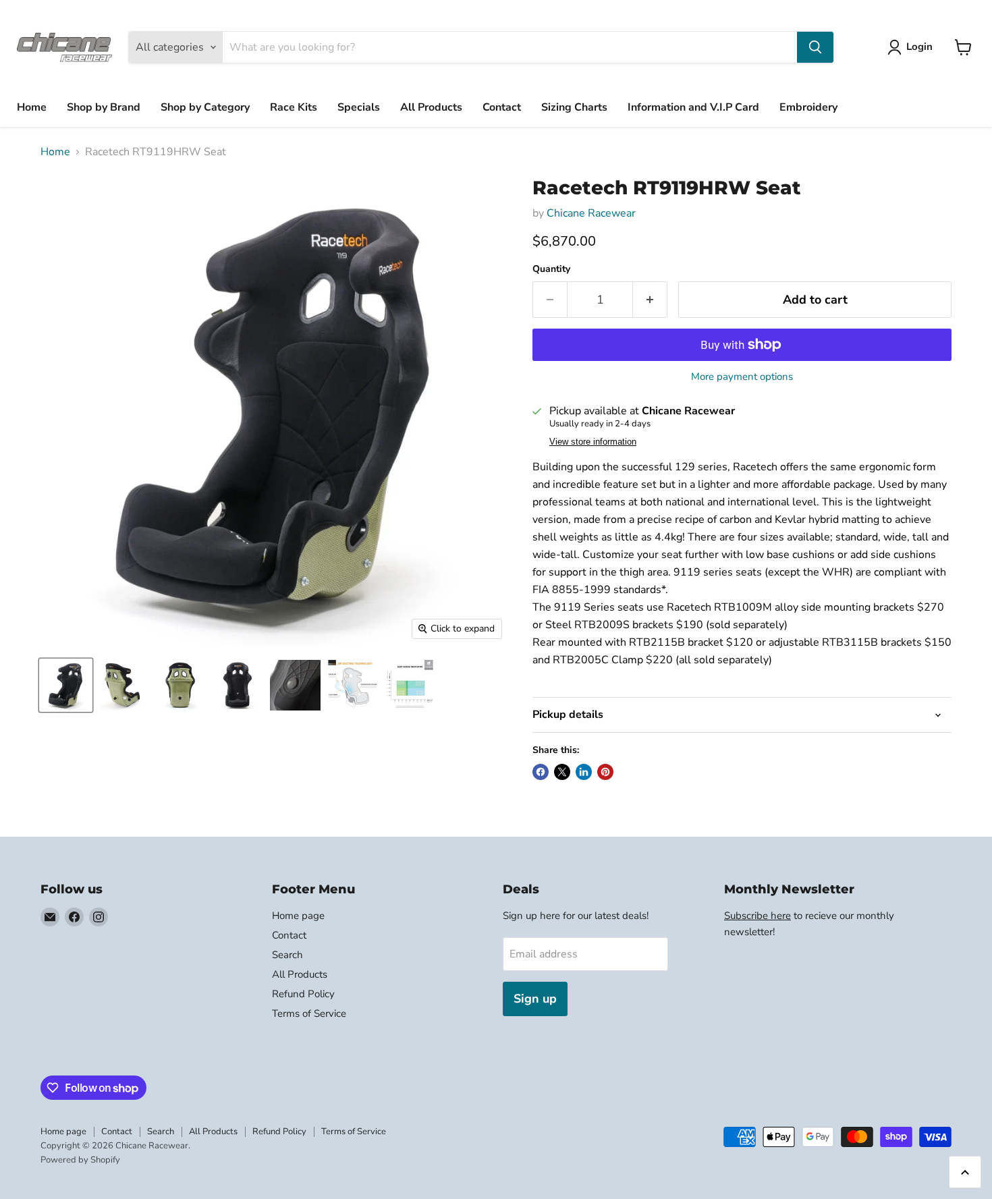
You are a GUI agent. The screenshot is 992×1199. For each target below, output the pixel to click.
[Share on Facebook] (540, 772)
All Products (431, 107)
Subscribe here (757, 915)
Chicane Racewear (591, 213)
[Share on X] (562, 772)
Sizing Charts (574, 107)
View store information (592, 442)
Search (287, 954)
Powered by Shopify (80, 1160)
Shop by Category (205, 107)
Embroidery (808, 107)
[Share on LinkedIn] (584, 772)
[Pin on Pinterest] (605, 772)
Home (32, 107)
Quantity (551, 269)
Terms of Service (309, 1013)
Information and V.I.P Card (693, 107)
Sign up (535, 999)
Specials (358, 107)
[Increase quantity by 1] (650, 299)
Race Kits (293, 107)
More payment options (742, 377)
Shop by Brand (103, 107)
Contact (502, 107)
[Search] (815, 47)
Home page (298, 915)
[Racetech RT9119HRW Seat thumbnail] (65, 685)
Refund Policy (303, 994)
